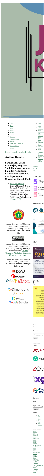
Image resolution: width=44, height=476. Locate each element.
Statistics (12, 141)
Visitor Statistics (40, 161)
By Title (39, 421)
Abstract (13, 199)
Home (11, 123)
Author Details (25, 152)
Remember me (39, 335)
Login (11, 128)
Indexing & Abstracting (16, 143)
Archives (12, 137)
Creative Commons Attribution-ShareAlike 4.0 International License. (18, 253)
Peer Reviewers (40, 158)
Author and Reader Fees (39, 139)
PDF (19, 199)
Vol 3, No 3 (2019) (17, 184)
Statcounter (35, 166)
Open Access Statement (40, 134)
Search (12, 132)
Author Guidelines (40, 128)
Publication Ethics (40, 147)
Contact (12, 148)
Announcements (14, 139)
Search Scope (36, 405)
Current (12, 134)
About (11, 126)
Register (12, 130)
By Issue (39, 416)
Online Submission (41, 131)
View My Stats (35, 169)
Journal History (14, 146)
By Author (39, 418)
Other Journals (40, 424)
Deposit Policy (40, 150)
